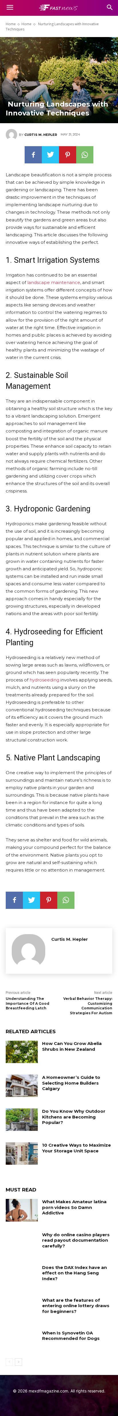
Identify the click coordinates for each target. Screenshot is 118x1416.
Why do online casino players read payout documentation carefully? (76, 1240)
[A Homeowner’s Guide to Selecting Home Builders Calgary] (22, 1086)
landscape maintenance (53, 282)
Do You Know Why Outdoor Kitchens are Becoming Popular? (73, 1116)
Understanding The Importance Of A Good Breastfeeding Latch (27, 1003)
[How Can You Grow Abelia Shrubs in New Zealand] (22, 1052)
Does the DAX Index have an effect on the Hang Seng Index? (74, 1273)
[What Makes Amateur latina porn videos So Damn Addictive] (22, 1210)
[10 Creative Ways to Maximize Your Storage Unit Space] (22, 1153)
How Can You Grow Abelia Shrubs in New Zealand (72, 1046)
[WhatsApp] (84, 154)
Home (11, 24)
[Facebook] (33, 154)
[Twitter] (50, 154)
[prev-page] (9, 1362)
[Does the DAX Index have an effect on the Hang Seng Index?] (22, 1276)
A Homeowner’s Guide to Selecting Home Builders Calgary (71, 1083)
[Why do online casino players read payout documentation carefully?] (22, 1243)
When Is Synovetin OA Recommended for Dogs (71, 1335)
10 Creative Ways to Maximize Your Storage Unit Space (76, 1148)
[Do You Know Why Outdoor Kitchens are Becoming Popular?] (22, 1119)
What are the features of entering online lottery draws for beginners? (75, 1305)
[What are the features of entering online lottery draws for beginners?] (22, 1308)
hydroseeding (44, 680)
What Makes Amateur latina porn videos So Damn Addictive (74, 1207)
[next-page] (18, 1362)
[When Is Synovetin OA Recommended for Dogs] (22, 1341)
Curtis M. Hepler (40, 135)
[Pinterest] (67, 154)
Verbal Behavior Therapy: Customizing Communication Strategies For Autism (87, 1005)
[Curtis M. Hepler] (12, 134)
